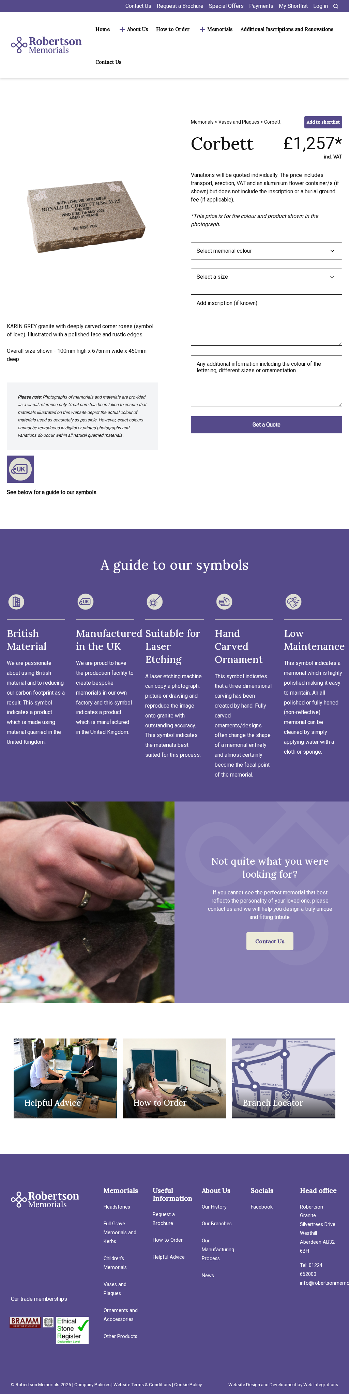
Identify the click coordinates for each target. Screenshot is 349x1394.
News (208, 1276)
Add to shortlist (323, 122)
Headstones (117, 1207)
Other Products (120, 1336)
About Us (137, 29)
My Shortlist (293, 6)
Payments (261, 6)
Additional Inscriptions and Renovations (287, 29)
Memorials (219, 29)
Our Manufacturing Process (218, 1249)
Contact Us (138, 6)
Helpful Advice (169, 1257)
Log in (320, 6)
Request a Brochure (180, 6)
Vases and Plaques (238, 122)
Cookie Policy (188, 1384)
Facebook (262, 1207)
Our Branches (217, 1224)
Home (102, 29)
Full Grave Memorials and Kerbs (120, 1232)
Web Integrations (320, 1384)
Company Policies (92, 1384)
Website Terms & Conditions (142, 1384)
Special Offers (226, 6)
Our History (214, 1207)
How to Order (173, 29)
